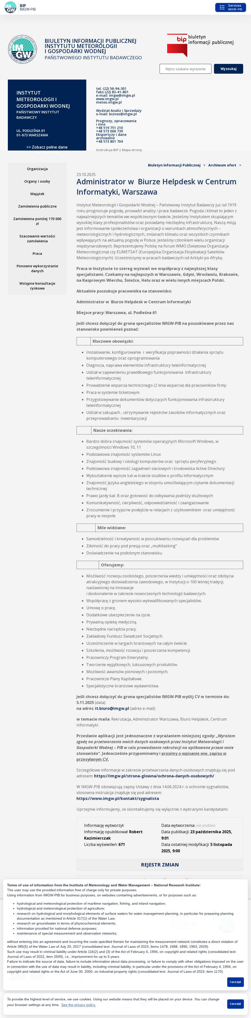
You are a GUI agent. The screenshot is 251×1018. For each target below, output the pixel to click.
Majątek (37, 193)
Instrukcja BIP (107, 150)
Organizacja (37, 168)
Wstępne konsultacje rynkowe (37, 286)
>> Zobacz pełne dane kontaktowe (47, 149)
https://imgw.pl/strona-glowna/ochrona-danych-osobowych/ (154, 776)
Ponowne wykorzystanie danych (37, 268)
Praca (37, 253)
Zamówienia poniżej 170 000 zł (37, 221)
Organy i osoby (37, 181)
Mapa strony (132, 150)
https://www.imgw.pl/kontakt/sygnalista (117, 798)
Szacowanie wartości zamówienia (37, 238)
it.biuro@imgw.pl (112, 708)
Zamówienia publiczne (37, 206)
